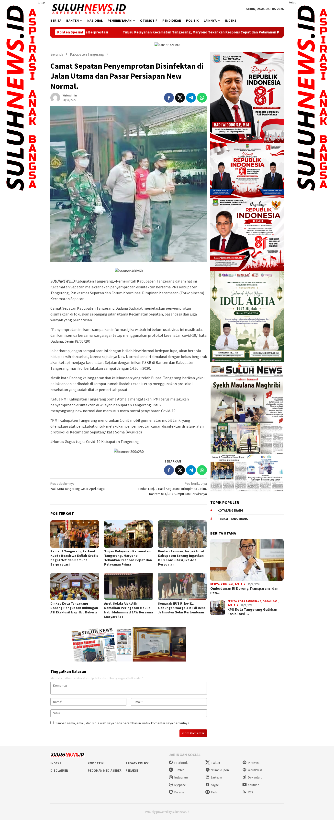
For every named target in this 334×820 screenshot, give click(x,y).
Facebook (181, 763)
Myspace (180, 785)
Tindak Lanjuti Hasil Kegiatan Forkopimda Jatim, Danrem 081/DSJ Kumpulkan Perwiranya (172, 488)
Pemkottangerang (233, 519)
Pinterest (253, 763)
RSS (250, 792)
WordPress (255, 770)
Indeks (55, 763)
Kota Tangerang (249, 601)
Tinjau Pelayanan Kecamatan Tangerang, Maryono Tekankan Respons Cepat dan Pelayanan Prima (165, 32)
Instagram (181, 777)
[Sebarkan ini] (169, 98)
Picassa (179, 792)
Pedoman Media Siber (105, 770)
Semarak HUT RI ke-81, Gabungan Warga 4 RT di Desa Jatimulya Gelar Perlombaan (182, 607)
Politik (239, 584)
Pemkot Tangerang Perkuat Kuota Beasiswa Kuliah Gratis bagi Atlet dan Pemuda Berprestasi (74, 558)
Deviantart (255, 777)
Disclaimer (59, 770)
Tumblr (179, 770)
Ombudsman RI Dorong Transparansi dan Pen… (244, 590)
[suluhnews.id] (88, 8)
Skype (215, 785)
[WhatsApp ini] (202, 98)
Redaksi (131, 770)
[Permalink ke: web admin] (55, 97)
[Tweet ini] (180, 98)
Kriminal (227, 584)
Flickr (214, 792)
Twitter (215, 763)
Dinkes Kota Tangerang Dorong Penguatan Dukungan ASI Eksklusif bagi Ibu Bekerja (74, 607)
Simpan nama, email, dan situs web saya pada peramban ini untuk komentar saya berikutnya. (123, 723)
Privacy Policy (136, 763)
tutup (41, 2)
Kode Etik (96, 763)
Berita (215, 584)
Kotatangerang (230, 510)
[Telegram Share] (191, 98)
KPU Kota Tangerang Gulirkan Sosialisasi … (252, 611)
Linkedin (216, 777)
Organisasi (270, 601)
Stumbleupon (220, 770)
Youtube (253, 785)
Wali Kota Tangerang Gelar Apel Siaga (77, 486)
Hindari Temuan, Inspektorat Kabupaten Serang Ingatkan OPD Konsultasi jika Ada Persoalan (181, 558)
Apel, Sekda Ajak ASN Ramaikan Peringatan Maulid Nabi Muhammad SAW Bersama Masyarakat (128, 610)
